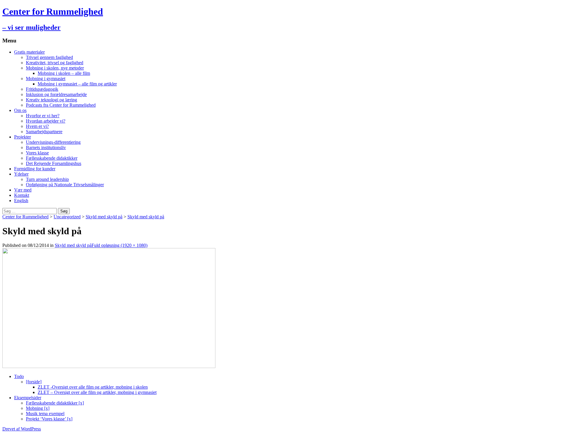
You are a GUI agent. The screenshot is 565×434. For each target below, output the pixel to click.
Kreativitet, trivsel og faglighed (54, 62)
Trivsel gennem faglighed (49, 57)
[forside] (33, 381)
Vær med (22, 189)
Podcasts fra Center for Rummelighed (61, 105)
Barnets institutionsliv (46, 147)
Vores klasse (37, 152)
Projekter (22, 136)
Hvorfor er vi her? (42, 115)
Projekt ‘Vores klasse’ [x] (49, 418)
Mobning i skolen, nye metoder (55, 67)
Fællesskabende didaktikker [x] (55, 402)
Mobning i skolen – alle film (64, 73)
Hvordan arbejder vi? (45, 120)
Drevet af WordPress (21, 428)
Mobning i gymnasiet (45, 78)
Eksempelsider (27, 397)
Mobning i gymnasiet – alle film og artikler (77, 83)
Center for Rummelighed (25, 216)
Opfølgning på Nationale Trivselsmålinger (65, 184)
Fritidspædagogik (42, 89)
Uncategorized (67, 216)
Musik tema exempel (45, 413)
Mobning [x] (37, 408)
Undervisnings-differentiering (53, 142)
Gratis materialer (29, 52)
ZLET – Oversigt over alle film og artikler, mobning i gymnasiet (97, 392)
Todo (19, 376)
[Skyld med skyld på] (108, 366)
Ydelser (21, 173)
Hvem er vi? (37, 126)
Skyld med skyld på (104, 216)
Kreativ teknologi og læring (51, 99)
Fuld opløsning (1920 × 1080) (119, 245)
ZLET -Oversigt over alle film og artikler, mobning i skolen (93, 387)
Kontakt (21, 195)
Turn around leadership (47, 179)
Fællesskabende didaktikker (51, 158)
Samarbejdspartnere (44, 131)
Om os (20, 110)
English (21, 200)
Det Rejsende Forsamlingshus (53, 163)
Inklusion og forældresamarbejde (56, 94)
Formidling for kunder (34, 168)
